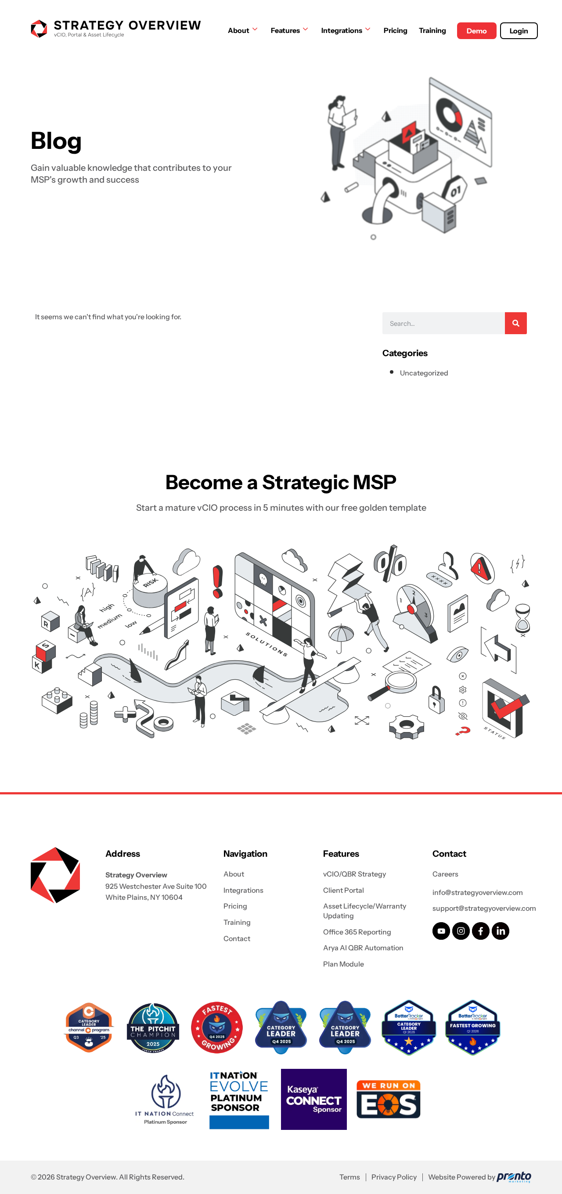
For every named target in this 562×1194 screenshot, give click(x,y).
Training (432, 30)
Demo (477, 30)
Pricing (395, 30)
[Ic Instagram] (461, 931)
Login (519, 30)
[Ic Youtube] (441, 931)
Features (285, 30)
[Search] (516, 323)
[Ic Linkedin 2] (500, 931)
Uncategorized (424, 372)
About (238, 30)
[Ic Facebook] (481, 931)
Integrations (341, 30)
